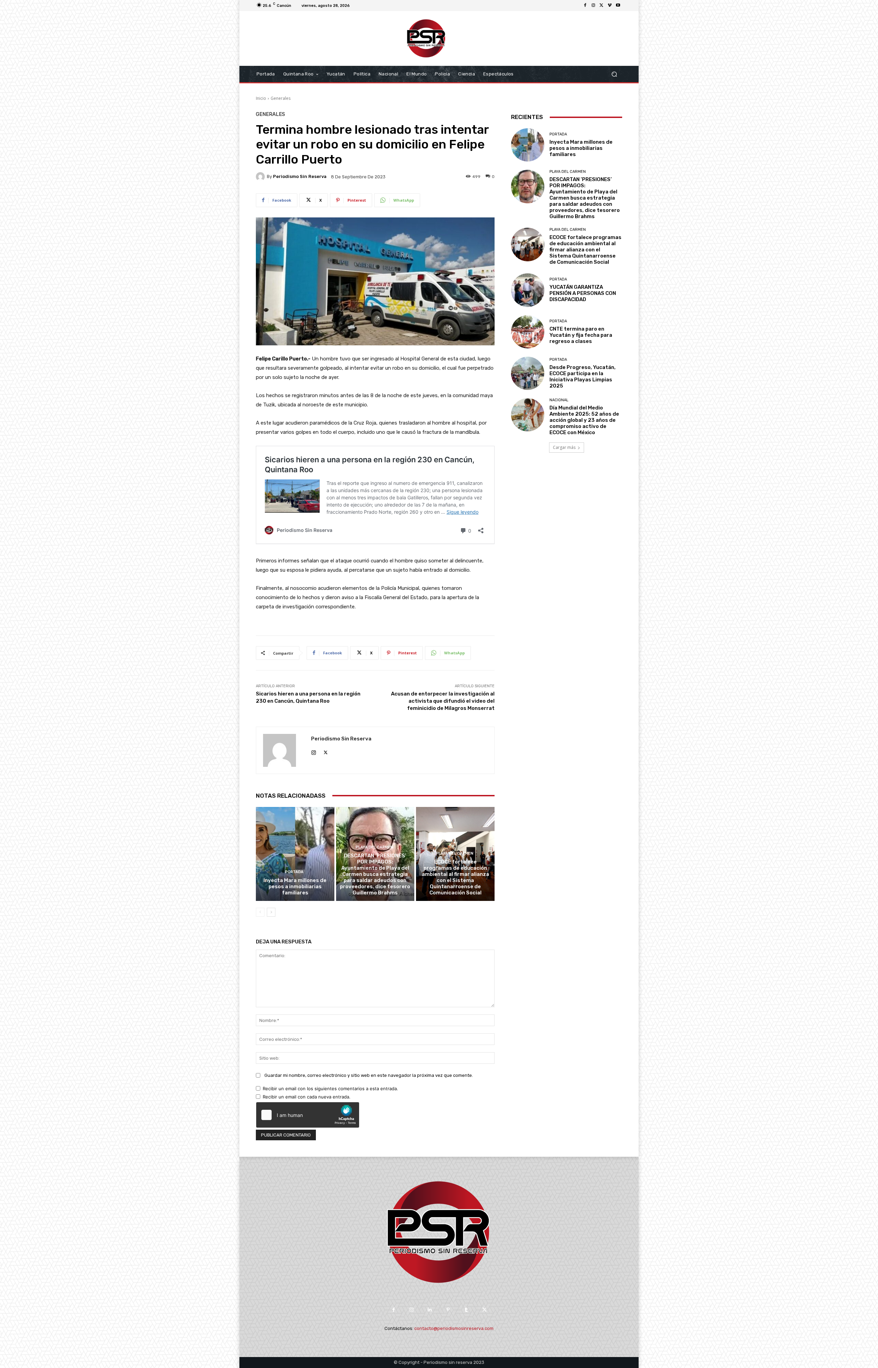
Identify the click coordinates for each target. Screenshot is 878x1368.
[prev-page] (260, 912)
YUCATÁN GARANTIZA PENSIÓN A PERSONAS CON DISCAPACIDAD (582, 293)
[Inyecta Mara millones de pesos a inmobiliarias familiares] (295, 854)
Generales (280, 98)
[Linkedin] (430, 1310)
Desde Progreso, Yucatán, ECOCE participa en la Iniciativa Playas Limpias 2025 (582, 376)
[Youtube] (618, 5)
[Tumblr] (466, 1310)
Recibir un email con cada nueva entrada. (307, 1096)
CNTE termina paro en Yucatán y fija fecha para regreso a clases (580, 335)
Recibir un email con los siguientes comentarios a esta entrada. (330, 1088)
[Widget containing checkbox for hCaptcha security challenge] (307, 1115)
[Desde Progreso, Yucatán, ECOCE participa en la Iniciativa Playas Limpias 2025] (527, 373)
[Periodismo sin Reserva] (261, 176)
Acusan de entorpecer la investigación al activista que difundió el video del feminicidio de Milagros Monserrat (443, 701)
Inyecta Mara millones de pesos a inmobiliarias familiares (295, 886)
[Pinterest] (448, 1310)
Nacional (558, 400)
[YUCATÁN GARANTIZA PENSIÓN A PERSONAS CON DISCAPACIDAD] (527, 290)
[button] (614, 74)
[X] (601, 5)
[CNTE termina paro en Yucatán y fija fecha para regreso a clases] (527, 331)
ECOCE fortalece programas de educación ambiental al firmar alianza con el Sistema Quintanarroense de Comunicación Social (455, 877)
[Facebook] (585, 5)
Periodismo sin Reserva (300, 176)
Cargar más (564, 447)
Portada (294, 872)
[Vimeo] (610, 5)
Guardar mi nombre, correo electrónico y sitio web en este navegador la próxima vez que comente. (368, 1075)
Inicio (261, 98)
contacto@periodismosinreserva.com (454, 1328)
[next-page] (271, 912)
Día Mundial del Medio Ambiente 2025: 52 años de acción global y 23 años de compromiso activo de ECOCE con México (584, 420)
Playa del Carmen (374, 847)
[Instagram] (593, 5)
